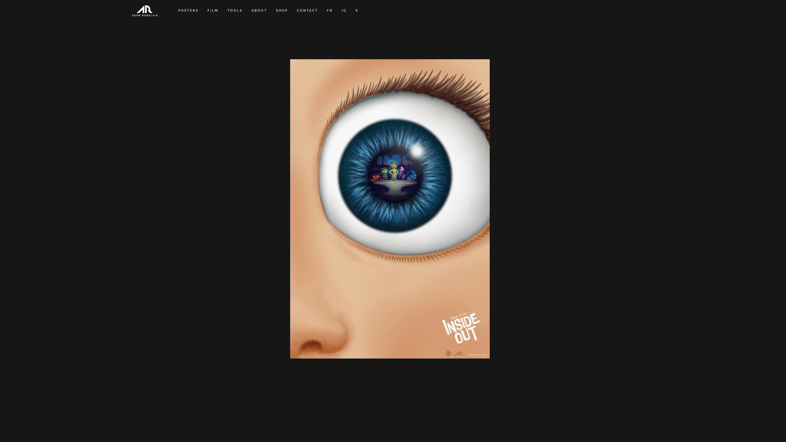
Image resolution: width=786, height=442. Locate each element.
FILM (213, 10)
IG (344, 10)
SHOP (282, 10)
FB (330, 10)
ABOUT (259, 10)
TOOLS (235, 10)
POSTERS (188, 10)
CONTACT (307, 10)
